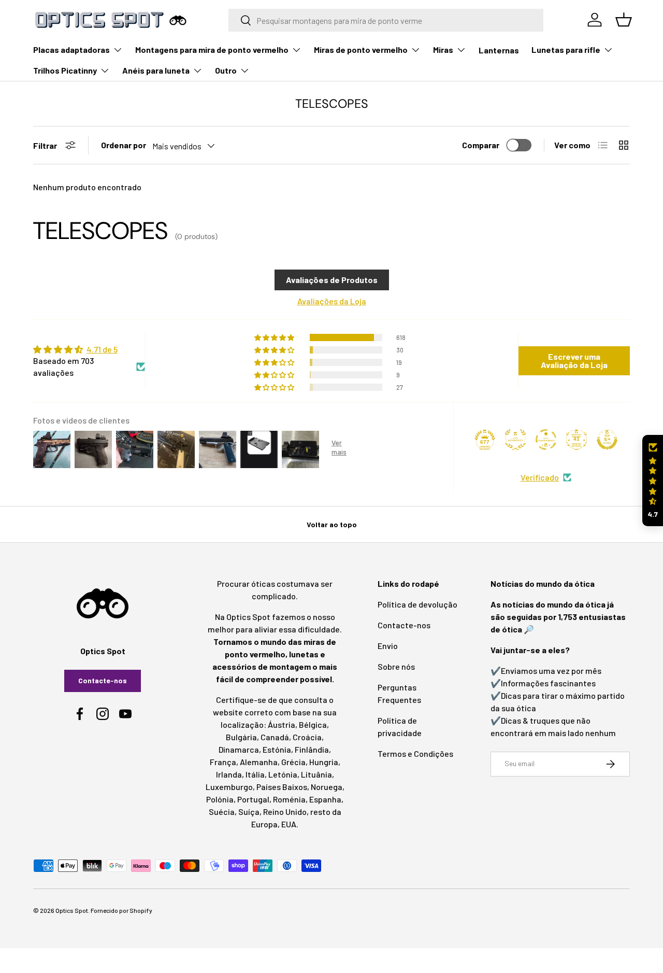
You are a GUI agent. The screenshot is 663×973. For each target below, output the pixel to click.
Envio (388, 646)
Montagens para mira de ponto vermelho (212, 49)
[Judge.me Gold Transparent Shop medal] (546, 439)
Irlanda (229, 774)
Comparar (480, 145)
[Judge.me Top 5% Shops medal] (607, 439)
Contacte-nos (102, 680)
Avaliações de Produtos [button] (332, 280)
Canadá (275, 737)
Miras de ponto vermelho (361, 49)
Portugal (253, 799)
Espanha (325, 799)
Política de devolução (417, 604)
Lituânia (316, 774)
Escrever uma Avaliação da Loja (574, 360)
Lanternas (499, 50)
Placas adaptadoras (71, 49)
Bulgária (241, 737)
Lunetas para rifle (565, 49)
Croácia (307, 737)
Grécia (293, 762)
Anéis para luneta (156, 70)
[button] (652, 481)
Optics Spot (71, 910)
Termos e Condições (415, 753)
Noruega (326, 787)
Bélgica (313, 724)
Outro (226, 70)
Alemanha (259, 762)
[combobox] (385, 20)
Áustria (281, 724)
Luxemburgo (229, 787)
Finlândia (312, 749)
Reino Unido (285, 811)
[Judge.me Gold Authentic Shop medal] (515, 439)
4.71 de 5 (102, 349)
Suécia (222, 811)
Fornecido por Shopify (121, 910)
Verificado (540, 477)
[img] (89, 349)
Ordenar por (123, 145)
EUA (288, 824)
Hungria (323, 762)
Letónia (282, 774)
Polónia (220, 799)
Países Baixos (281, 787)
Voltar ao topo (332, 524)
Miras (443, 49)
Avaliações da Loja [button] (331, 301)
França (223, 762)
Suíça (249, 811)
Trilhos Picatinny (65, 70)
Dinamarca (239, 749)
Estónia (277, 749)
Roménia (289, 799)
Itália (255, 774)
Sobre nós (396, 666)
